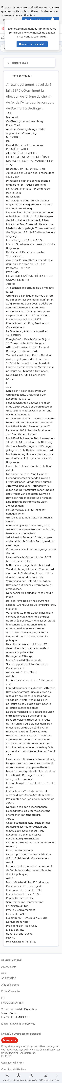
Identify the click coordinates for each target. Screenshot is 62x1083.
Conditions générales (12, 1062)
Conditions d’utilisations (13, 1069)
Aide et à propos (10, 984)
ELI (3, 997)
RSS (3, 973)
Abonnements (8, 966)
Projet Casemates (10, 991)
